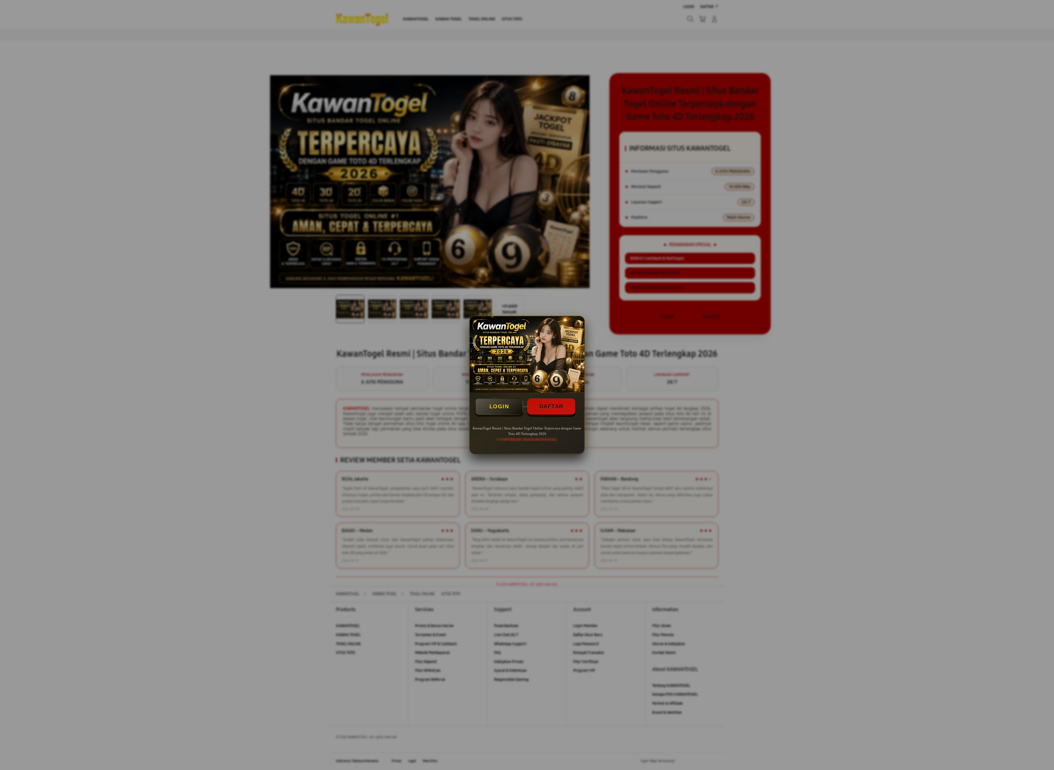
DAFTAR (551, 406)
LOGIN (499, 406)
